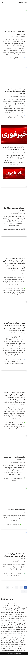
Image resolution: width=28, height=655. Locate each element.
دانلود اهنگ (13, 638)
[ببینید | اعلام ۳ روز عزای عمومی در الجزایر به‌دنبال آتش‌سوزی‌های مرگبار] (14, 541)
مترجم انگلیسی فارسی (19, 635)
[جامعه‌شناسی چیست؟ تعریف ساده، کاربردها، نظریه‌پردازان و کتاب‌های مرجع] (14, 76)
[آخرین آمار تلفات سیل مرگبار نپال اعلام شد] (14, 195)
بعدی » (24, 591)
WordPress (10, 653)
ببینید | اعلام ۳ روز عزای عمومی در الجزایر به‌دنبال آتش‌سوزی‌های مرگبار (14, 556)
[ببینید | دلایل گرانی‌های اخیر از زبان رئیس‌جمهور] (14, 19)
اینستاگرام (9, 625)
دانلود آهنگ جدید (15, 610)
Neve (19, 653)
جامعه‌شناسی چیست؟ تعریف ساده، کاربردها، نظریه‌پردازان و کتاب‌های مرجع (15, 91)
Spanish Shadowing (20, 612)
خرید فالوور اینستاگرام (18, 605)
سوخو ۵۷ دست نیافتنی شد (16, 509)
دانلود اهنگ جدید (5, 610)
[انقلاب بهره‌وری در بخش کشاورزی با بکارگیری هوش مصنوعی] (14, 134)
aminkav (22, 36)
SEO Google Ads (20, 650)
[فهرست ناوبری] (3, 2)
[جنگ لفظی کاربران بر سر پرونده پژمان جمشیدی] (14, 444)
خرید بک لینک (7, 605)
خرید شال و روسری (6, 635)
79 (7, 587)
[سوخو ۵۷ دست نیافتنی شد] (14, 497)
